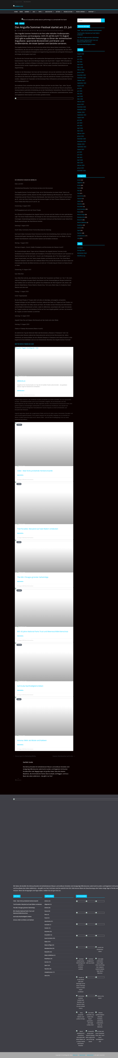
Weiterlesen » (21, 390)
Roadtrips (80, 225)
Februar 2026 (80, 70)
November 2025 (81, 77)
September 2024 (81, 115)
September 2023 (81, 146)
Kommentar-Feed (82, 253)
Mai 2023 (79, 157)
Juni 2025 (79, 91)
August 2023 (80, 149)
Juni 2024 (79, 123)
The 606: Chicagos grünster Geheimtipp (32, 577)
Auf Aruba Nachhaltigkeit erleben (30, 686)
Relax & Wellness (81, 222)
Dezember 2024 (81, 107)
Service (79, 228)
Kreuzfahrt (80, 206)
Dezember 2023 (81, 139)
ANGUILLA (21, 381)
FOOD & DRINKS (80, 11)
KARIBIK (27, 11)
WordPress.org (81, 256)
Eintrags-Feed (81, 250)
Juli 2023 (79, 152)
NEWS (21, 11)
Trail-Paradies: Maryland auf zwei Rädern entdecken (37, 529)
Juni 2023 (79, 154)
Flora (78, 190)
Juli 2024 (79, 120)
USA (34, 11)
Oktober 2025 (81, 80)
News (16, 23)
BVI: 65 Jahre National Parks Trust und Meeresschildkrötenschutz (42, 631)
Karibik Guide (26, 30)
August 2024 (80, 117)
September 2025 (81, 83)
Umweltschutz (81, 235)
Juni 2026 (79, 59)
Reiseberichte (81, 217)
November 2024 (81, 109)
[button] (30, 12)
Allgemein (80, 182)
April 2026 (80, 64)
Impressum (82, 1055)
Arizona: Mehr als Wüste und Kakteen (32, 740)
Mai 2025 (79, 93)
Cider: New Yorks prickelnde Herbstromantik (35, 471)
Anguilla (40, 30)
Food (78, 193)
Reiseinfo (22, 23)
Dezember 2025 (81, 75)
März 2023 (80, 162)
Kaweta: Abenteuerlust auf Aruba (63, 756)
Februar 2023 (80, 165)
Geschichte (80, 196)
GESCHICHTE (48, 11)
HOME (16, 11)
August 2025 (80, 85)
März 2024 (80, 131)
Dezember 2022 (81, 170)
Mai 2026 (79, 62)
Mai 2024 (79, 125)
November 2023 (81, 141)
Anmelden (80, 248)
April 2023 (80, 160)
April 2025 (80, 96)
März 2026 (80, 67)
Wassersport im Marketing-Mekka (25, 756)
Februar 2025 (80, 101)
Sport (78, 230)
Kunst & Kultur (81, 209)
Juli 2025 (79, 88)
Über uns (75, 1055)
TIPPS (40, 11)
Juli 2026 (79, 56)
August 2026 (80, 54)
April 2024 (80, 128)
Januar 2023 (80, 168)
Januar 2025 (80, 104)
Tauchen (79, 233)
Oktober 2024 (81, 112)
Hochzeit (79, 198)
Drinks (79, 185)
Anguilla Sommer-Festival (48, 30)
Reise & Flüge (81, 214)
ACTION (58, 11)
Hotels (79, 201)
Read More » (20, 475)
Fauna (79, 188)
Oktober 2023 (81, 144)
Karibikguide (60, 30)
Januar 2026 (80, 72)
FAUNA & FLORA (68, 11)
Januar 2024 (80, 136)
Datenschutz (90, 1055)
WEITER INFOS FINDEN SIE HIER (24, 344)
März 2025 (80, 99)
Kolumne (79, 204)
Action (79, 180)
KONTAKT (91, 11)
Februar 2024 (80, 133)
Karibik (55, 30)
